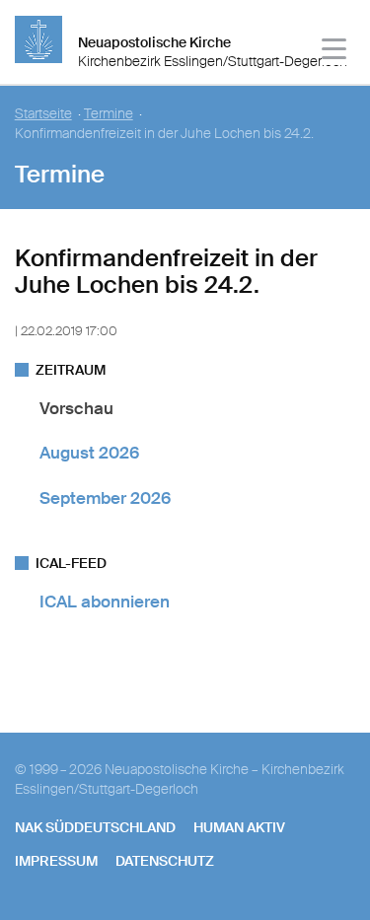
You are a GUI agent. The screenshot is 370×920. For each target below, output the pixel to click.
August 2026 (89, 452)
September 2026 (105, 498)
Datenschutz (164, 861)
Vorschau (76, 408)
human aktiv (239, 827)
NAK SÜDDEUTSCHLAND (95, 827)
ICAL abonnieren (104, 601)
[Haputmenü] (335, 51)
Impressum (56, 861)
